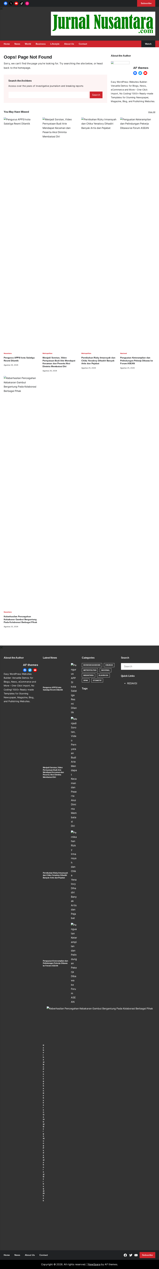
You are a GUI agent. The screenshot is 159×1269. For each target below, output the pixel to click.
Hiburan (109, 665)
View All (151, 112)
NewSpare (94, 1264)
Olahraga (103, 675)
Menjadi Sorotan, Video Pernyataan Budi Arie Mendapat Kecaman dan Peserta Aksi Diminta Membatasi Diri (59, 361)
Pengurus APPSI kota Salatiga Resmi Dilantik (19, 359)
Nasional (123, 353)
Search (96, 94)
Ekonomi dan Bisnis (91, 665)
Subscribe (147, 1255)
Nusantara (8, 353)
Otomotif (97, 680)
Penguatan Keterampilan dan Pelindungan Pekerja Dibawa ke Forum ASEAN (136, 360)
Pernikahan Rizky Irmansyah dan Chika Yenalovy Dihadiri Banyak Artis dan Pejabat (98, 360)
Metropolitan (47, 353)
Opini (85, 680)
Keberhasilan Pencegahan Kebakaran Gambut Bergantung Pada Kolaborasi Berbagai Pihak (20, 619)
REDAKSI (132, 683)
